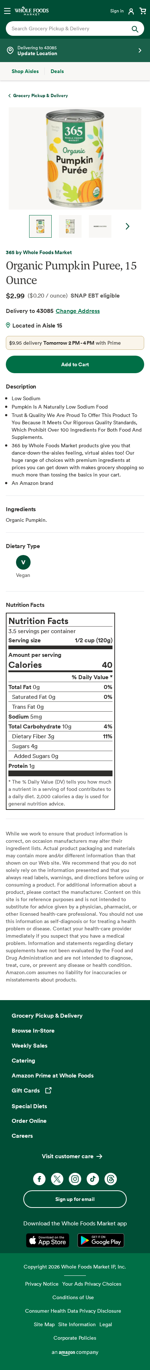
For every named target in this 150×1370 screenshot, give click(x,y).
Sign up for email (75, 1199)
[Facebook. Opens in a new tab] (39, 1179)
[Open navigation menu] (7, 10)
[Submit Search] (135, 28)
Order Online (29, 1121)
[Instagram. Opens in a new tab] (75, 1179)
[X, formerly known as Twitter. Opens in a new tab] (57, 1179)
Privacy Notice (42, 1283)
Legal (105, 1324)
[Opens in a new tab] (49, 1240)
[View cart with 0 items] (142, 10)
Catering (23, 1060)
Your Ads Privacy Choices (91, 1283)
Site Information (77, 1324)
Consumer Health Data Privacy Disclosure (73, 1310)
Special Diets (29, 1106)
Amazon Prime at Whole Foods (53, 1075)
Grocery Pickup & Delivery (47, 1015)
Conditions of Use (73, 1297)
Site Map (44, 1324)
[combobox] (69, 28)
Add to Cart (75, 364)
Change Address (78, 311)
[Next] (72, 172)
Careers (22, 1136)
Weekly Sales (29, 1045)
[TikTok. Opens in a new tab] (93, 1179)
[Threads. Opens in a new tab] (110, 1179)
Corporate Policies (75, 1337)
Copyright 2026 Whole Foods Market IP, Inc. (75, 1266)
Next (127, 226)
